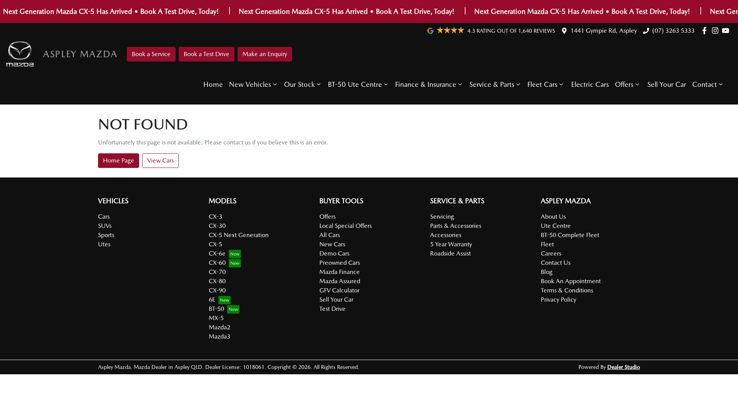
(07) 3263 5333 (673, 30)
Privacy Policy (558, 299)
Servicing (442, 216)
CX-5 (215, 244)
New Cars (332, 244)
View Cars (160, 160)
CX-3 (215, 216)
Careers (551, 253)
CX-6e (217, 253)
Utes (104, 244)
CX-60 (217, 262)
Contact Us (555, 262)
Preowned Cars (339, 262)
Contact (704, 84)
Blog (546, 272)
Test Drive (332, 308)
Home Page (118, 160)
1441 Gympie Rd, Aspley (603, 30)
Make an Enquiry (265, 54)
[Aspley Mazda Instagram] (716, 30)
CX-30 (217, 225)
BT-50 (216, 308)
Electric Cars (590, 84)
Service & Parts (491, 84)
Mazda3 (219, 336)
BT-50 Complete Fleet (570, 235)
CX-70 (217, 272)
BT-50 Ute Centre (355, 84)
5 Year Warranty (451, 244)
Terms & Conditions (567, 290)
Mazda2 (219, 327)
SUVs (104, 225)
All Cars (329, 235)
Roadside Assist (450, 253)
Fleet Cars (542, 84)
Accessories (445, 235)
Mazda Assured (339, 281)
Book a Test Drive (206, 54)
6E (212, 299)
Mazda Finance (339, 272)
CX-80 (217, 281)
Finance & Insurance (425, 84)
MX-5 (216, 318)
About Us (553, 216)
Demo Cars (334, 253)
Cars (104, 216)
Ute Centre (556, 225)
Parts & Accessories (455, 225)
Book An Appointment (571, 281)
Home (213, 84)
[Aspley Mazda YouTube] (727, 30)
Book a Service (151, 54)
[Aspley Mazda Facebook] (706, 30)
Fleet (547, 244)
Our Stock (299, 84)
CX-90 (217, 290)
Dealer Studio (623, 367)
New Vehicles (250, 84)
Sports (106, 235)
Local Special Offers (345, 225)
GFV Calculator (339, 290)
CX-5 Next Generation (239, 235)
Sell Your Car (666, 84)
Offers (624, 84)
